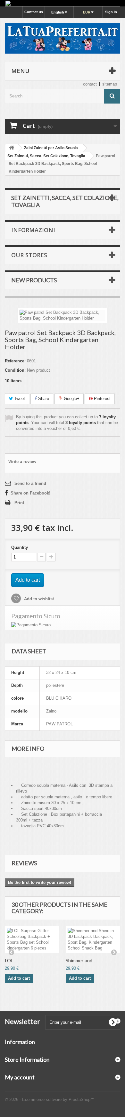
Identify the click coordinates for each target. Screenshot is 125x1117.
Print (19, 502)
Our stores (29, 255)
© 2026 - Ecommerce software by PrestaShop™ (50, 1099)
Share (43, 398)
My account (20, 1077)
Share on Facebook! (30, 493)
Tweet (19, 398)
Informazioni (33, 230)
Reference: (15, 361)
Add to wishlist (38, 598)
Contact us (33, 12)
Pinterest (102, 398)
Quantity (19, 547)
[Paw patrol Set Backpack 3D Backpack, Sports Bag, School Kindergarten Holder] (62, 315)
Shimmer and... (80, 960)
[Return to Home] (11, 148)
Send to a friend (30, 483)
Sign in (111, 12)
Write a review (22, 461)
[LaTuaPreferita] (62, 38)
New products (34, 280)
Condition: (15, 370)
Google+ (71, 398)
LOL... (10, 960)
